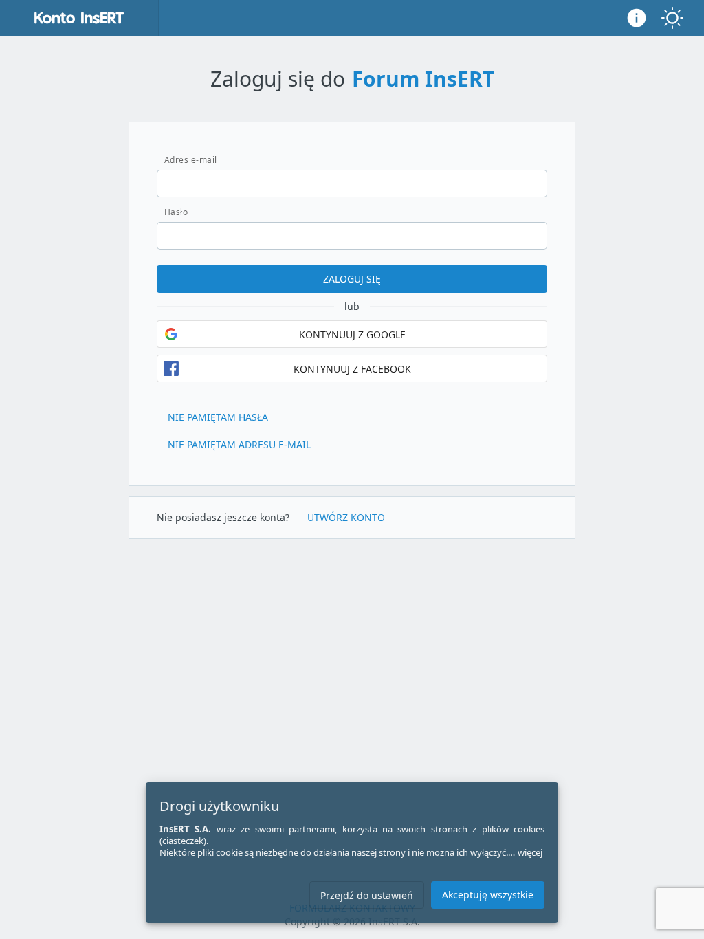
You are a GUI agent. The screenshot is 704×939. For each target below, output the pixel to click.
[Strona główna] (79, 18)
